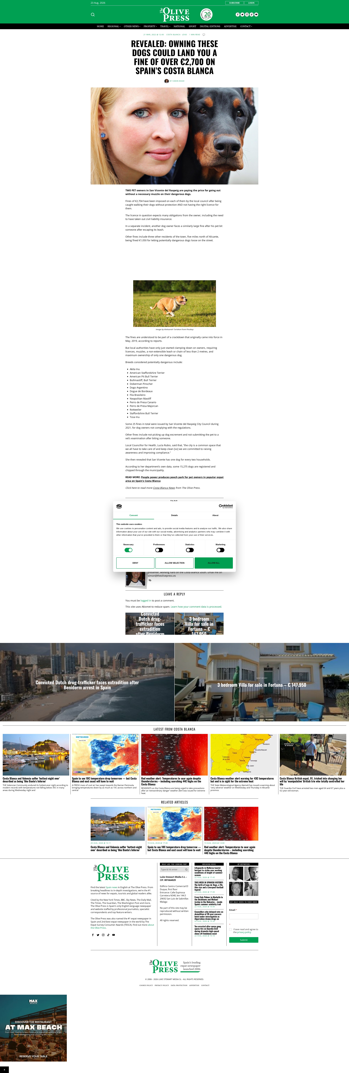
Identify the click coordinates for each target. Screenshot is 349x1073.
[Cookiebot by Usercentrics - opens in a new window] (221, 506)
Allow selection (174, 563)
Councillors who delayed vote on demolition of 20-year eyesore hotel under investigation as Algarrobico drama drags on (209, 915)
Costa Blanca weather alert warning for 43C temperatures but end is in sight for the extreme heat (242, 780)
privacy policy (244, 932)
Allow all (214, 563)
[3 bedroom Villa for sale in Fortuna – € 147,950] (199, 624)
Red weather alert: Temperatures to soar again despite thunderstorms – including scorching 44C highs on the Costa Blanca (171, 781)
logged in (146, 600)
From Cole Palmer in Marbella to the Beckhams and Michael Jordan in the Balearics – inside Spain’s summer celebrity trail (209, 901)
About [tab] (215, 515)
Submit (244, 939)
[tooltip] (238, 14)
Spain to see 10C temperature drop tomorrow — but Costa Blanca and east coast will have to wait (104, 780)
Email (233, 910)
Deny (135, 563)
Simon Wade (178, 81)
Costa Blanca (173, 35)
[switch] (159, 550)
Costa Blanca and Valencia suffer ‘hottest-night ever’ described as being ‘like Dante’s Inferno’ (31, 780)
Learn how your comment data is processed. (196, 606)
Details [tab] (174, 515)
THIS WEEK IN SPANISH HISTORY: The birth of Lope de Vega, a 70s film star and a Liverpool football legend (209, 886)
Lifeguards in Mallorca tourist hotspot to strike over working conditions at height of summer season (208, 871)
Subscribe (234, 3)
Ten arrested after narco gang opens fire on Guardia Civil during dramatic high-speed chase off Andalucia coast (208, 930)
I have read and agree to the (245, 931)
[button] (186, 869)
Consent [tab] (134, 515)
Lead (184, 35)
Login (251, 3)
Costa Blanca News (164, 487)
